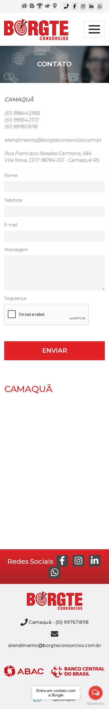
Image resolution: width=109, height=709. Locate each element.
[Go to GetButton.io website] (96, 703)
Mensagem (16, 249)
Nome (11, 175)
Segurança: (15, 298)
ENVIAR (54, 350)
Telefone (13, 200)
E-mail (10, 224)
